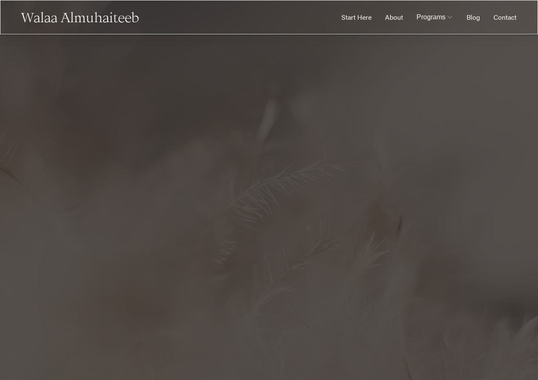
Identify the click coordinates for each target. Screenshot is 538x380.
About (394, 17)
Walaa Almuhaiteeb (80, 17)
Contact (505, 17)
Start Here (356, 17)
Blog (473, 17)
